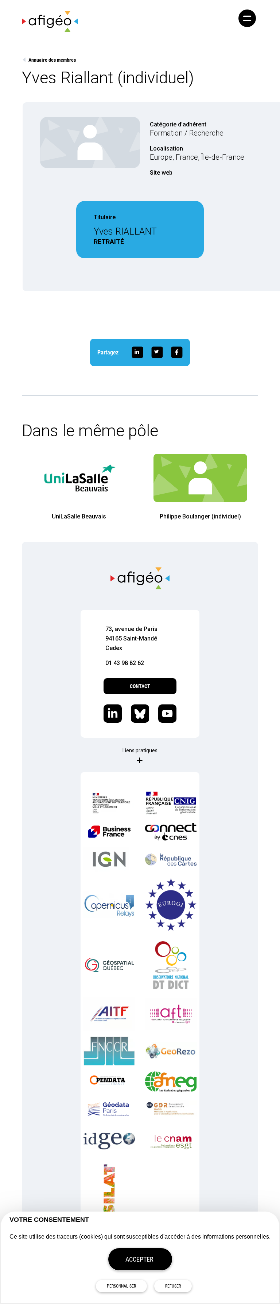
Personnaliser (121, 1286)
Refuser (173, 1286)
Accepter (139, 1259)
